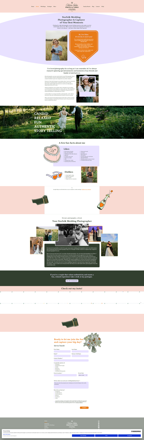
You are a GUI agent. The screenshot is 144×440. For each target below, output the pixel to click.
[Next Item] (140, 302)
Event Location (57, 373)
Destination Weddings (48, 425)
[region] (87, 89)
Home (45, 421)
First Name (56, 349)
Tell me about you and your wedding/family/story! (66, 380)
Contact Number (58, 358)
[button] (43, 6)
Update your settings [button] (86, 189)
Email (55, 353)
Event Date (81, 373)
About (45, 422)
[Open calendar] (86, 375)
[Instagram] (99, 421)
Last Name (74, 349)
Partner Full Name (76, 353)
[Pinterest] (99, 423)
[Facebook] (99, 425)
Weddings (46, 423)
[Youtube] (99, 427)
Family (45, 426)
